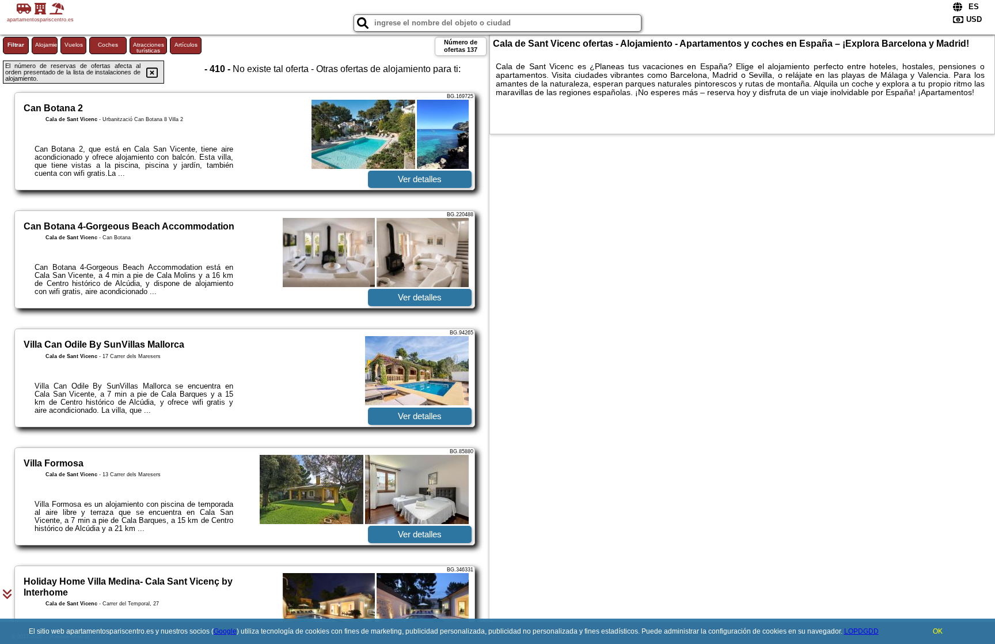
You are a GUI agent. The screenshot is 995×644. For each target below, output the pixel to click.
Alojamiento (46, 45)
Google (225, 631)
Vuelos (73, 45)
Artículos (186, 45)
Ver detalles (420, 179)
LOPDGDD (861, 631)
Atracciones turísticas (148, 48)
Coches (108, 45)
